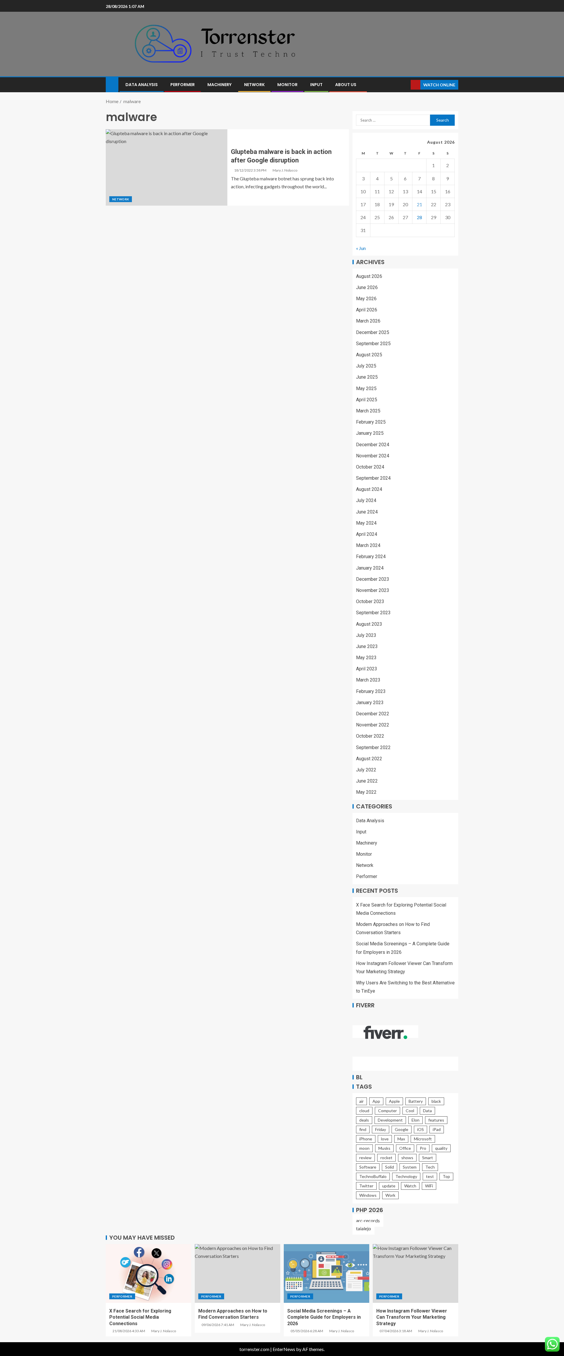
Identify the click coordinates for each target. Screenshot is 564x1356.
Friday (380, 1129)
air (361, 1101)
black (436, 1101)
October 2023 (370, 601)
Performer (182, 85)
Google (401, 1129)
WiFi (429, 1185)
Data (427, 1110)
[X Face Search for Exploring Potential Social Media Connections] (148, 1273)
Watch (410, 1185)
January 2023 (370, 702)
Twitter (366, 1185)
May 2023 (366, 657)
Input (316, 85)
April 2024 (366, 534)
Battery (416, 1101)
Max (401, 1138)
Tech (430, 1166)
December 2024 (372, 444)
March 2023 (368, 680)
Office (405, 1148)
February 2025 (371, 422)
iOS (420, 1129)
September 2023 (373, 612)
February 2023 (371, 691)
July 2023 (366, 635)
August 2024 (369, 489)
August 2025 (369, 355)
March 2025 (368, 411)
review (365, 1157)
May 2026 (366, 298)
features (436, 1119)
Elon (415, 1119)
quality (441, 1148)
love (385, 1138)
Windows (368, 1195)
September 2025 (373, 343)
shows (407, 1157)
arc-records (368, 1220)
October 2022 (370, 736)
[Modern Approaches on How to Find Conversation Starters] (237, 1273)
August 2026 (369, 276)
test (430, 1176)
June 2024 (367, 512)
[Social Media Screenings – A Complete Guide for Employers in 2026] (326, 1273)
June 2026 (367, 287)
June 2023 (367, 646)
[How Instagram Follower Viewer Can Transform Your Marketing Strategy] (415, 1273)
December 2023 (372, 579)
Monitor (287, 85)
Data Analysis (141, 85)
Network (254, 85)
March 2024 (368, 545)
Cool (410, 1110)
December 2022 (372, 713)
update (388, 1185)
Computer (387, 1110)
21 (419, 204)
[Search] (405, 84)
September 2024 (373, 478)
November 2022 (372, 725)
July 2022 (366, 770)
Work (390, 1195)
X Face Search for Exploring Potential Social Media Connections (140, 1317)
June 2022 (367, 781)
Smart (427, 1157)
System (410, 1166)
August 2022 (369, 758)
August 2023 (369, 624)
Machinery (219, 85)
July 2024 (366, 500)
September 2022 (373, 747)
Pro (423, 1148)
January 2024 (370, 568)
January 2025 (370, 433)
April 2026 (366, 310)
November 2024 (372, 456)
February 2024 (371, 556)
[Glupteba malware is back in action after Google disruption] (166, 167)
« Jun (361, 248)
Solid (389, 1166)
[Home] (112, 84)
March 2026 (368, 321)
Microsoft (423, 1138)
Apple (394, 1101)
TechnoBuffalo (373, 1176)
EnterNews (284, 1349)
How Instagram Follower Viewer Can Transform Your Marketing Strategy (411, 1317)
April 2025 (366, 399)
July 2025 (366, 366)
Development (390, 1119)
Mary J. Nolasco (285, 170)
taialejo (363, 1228)
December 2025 (372, 332)
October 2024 (370, 467)
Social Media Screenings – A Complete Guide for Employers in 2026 (324, 1317)
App (376, 1101)
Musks (384, 1148)
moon (364, 1148)
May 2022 (366, 792)
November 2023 (372, 590)
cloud (364, 1110)
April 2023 (366, 669)
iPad (437, 1129)
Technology (406, 1176)
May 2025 (366, 388)
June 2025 (367, 377)
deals (364, 1119)
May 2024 (366, 523)
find (362, 1129)
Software (367, 1166)
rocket (386, 1157)
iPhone (365, 1138)
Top (446, 1176)
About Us (345, 85)
